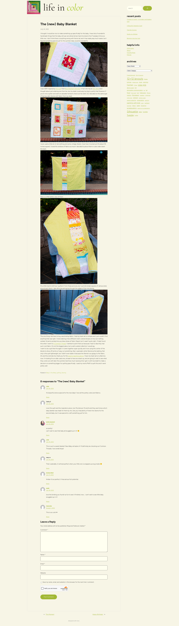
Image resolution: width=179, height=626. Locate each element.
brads (140, 82)
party (142, 103)
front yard (133, 93)
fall (146, 90)
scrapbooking (132, 108)
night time (129, 98)
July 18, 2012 (50, 490)
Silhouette (132, 111)
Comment (44, 530)
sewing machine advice (76, 356)
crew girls (142, 85)
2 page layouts (131, 75)
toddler (145, 112)
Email (42, 564)
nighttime (147, 95)
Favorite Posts (131, 52)
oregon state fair (131, 100)
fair (144, 90)
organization (140, 100)
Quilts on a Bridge (132, 34)
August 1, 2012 (50, 508)
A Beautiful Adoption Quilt (134, 26)
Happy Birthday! (97, 614)
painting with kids (133, 103)
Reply (47, 397)
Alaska (146, 79)
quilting (59, 373)
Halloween (143, 93)
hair (138, 93)
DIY (136, 88)
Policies (129, 55)
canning (145, 82)
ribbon (134, 105)
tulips (136, 115)
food (128, 93)
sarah (47, 488)
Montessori (135, 95)
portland (147, 103)
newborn (142, 95)
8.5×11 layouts (139, 75)
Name (42, 555)
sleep (140, 112)
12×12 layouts (135, 78)
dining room (130, 88)
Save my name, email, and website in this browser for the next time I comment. (68, 582)
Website (43, 573)
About (128, 50)
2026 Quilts (130, 48)
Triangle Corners (132, 30)
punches (129, 105)
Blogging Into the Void (133, 38)
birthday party (135, 82)
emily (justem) (50, 422)
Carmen (130, 85)
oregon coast (142, 98)
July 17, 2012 (50, 475)
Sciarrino (143, 105)
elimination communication (135, 90)
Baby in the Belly (51, 373)
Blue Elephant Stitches (72, 89)
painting (147, 100)
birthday (129, 82)
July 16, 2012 (50, 388)
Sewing (64, 373)
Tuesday (130, 115)
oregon (135, 98)
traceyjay (49, 506)
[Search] (147, 8)
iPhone (148, 93)
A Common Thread (59, 344)
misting (129, 95)
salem (138, 105)
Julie (47, 440)
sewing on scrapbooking (143, 108)
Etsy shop (96, 89)
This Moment (50, 614)
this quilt (58, 89)
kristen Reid (49, 473)
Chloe (135, 85)
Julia (47, 386)
